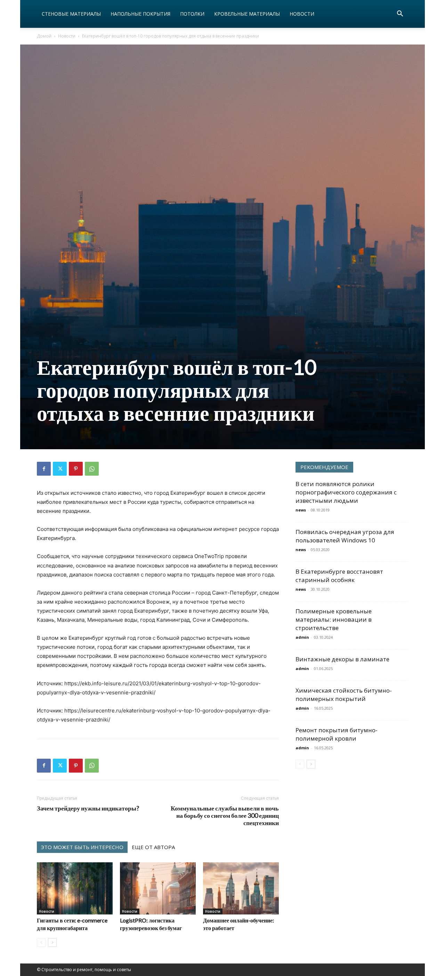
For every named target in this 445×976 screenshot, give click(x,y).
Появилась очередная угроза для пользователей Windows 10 (345, 536)
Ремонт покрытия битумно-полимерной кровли (337, 734)
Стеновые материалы (71, 13)
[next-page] (52, 942)
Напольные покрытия (140, 13)
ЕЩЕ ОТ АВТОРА (153, 847)
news (301, 510)
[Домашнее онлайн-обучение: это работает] (241, 888)
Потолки (192, 13)
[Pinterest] (76, 469)
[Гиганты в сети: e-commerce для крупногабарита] (75, 888)
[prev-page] (41, 942)
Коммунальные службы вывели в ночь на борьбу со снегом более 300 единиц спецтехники (225, 815)
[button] (399, 14)
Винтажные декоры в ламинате (342, 659)
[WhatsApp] (92, 469)
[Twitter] (60, 469)
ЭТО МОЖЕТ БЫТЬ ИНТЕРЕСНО (82, 847)
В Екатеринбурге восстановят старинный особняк (339, 575)
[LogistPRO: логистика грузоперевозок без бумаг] (158, 888)
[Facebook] (44, 469)
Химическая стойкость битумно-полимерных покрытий (344, 694)
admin (302, 637)
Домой (44, 36)
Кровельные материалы (247, 13)
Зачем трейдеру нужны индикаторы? (88, 808)
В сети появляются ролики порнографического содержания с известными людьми (346, 492)
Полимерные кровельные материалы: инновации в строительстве (334, 619)
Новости (302, 13)
